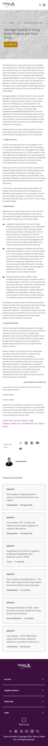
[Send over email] (37, 443)
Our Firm (7, 679)
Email (11, 400)
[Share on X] (20, 443)
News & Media (21, 420)
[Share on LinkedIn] (26, 443)
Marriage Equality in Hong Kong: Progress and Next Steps (34, 23)
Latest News (8, 420)
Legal (6, 713)
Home (5, 23)
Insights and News (12, 23)
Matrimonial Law (29, 423)
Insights (19, 23)
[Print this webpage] (20, 449)
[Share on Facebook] (31, 443)
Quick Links (8, 701)
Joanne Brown (8, 395)
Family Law (16, 423)
